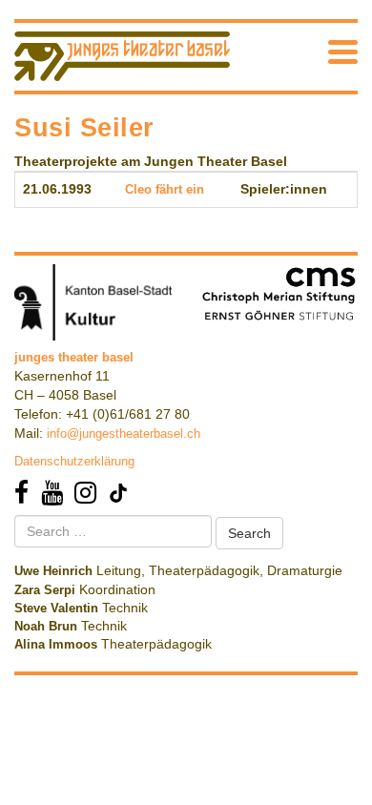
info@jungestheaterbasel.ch (123, 433)
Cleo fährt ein (164, 189)
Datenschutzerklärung (74, 461)
